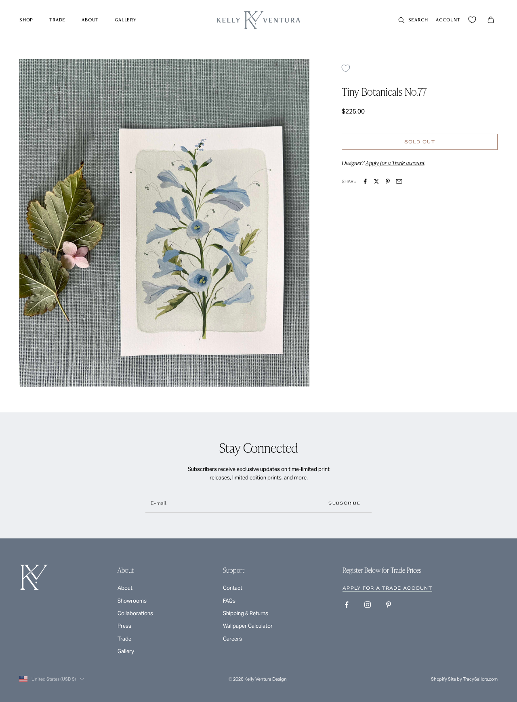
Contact (232, 587)
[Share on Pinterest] (388, 181)
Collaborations (135, 613)
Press (124, 625)
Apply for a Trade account (395, 163)
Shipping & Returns (245, 613)
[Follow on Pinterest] (389, 605)
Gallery (126, 19)
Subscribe (344, 503)
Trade (57, 19)
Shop (26, 19)
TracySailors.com (480, 679)
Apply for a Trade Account (387, 588)
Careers (232, 638)
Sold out (419, 142)
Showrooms (132, 600)
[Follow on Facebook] (347, 605)
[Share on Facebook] (365, 181)
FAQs (229, 600)
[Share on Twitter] (376, 181)
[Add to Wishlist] (349, 68)
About (90, 19)
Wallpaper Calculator (248, 625)
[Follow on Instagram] (368, 605)
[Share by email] (399, 181)
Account (448, 19)
